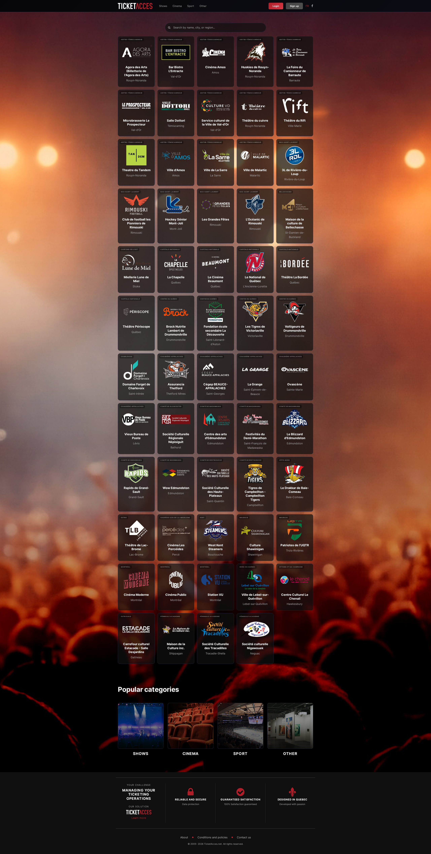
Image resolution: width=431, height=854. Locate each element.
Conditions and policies (212, 837)
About (184, 837)
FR (307, 6)
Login (276, 6)
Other (203, 6)
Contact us (244, 837)
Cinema (177, 6)
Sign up (294, 6)
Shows (163, 6)
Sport (190, 6)
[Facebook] (312, 6)
